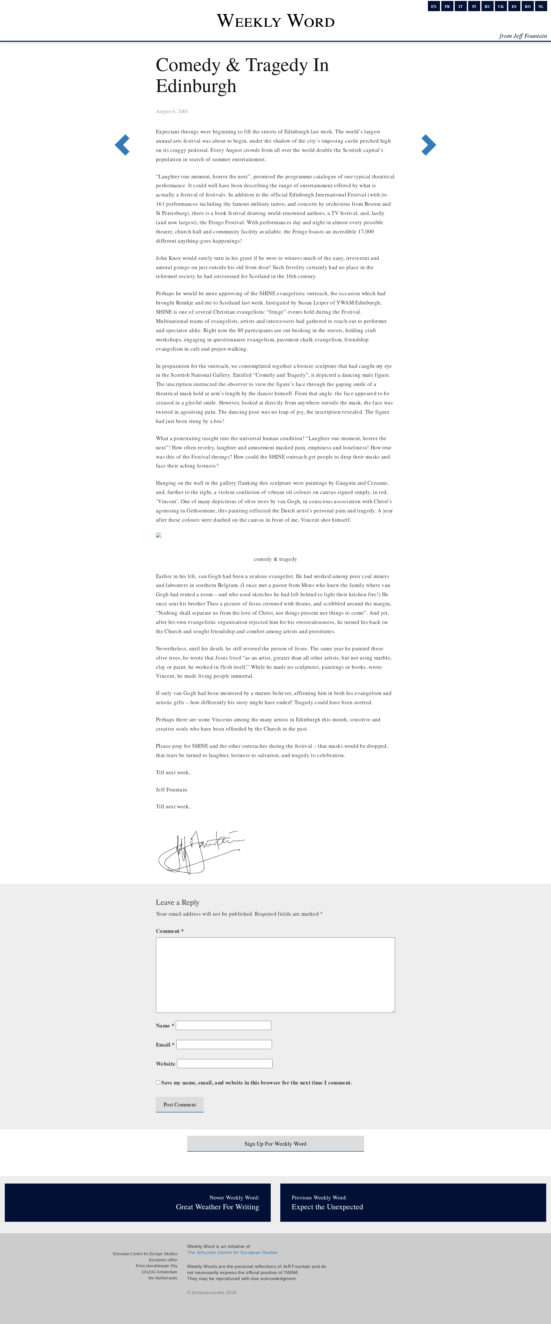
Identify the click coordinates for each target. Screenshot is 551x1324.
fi (474, 6)
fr (447, 6)
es (514, 6)
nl (541, 6)
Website (165, 1064)
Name (165, 1025)
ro (528, 6)
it (461, 6)
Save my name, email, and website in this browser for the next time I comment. (256, 1082)
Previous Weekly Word (431, 119)
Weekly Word (276, 19)
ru (487, 6)
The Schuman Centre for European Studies (232, 1252)
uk (501, 6)
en (434, 6)
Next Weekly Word (120, 119)
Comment (170, 931)
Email (165, 1044)
